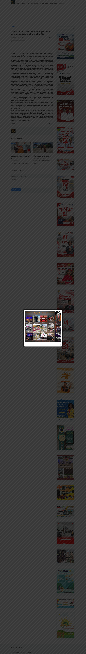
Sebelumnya (26, 326)
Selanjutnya (60, 326)
